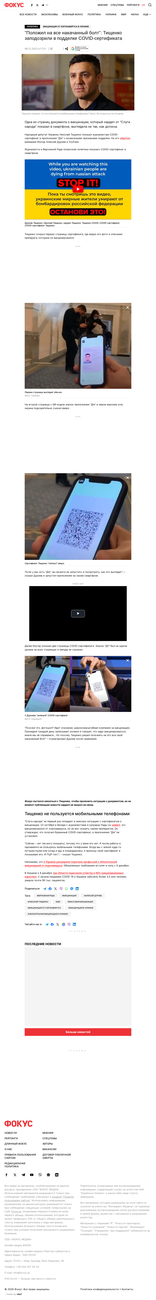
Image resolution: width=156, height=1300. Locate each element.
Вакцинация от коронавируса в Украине (66, 26)
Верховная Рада (46, 895)
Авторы (48, 1143)
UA (143, 5)
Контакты (127, 1289)
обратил (125, 138)
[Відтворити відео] (78, 189)
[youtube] (31, 1174)
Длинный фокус (16, 1143)
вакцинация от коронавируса (45, 908)
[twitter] (14, 1174)
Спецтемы (117, 5)
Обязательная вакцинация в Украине (48, 914)
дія (58, 902)
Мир (123, 14)
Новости (11, 1132)
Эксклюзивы (49, 14)
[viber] (40, 1174)
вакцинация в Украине (81, 908)
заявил (116, 824)
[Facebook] (32, 5)
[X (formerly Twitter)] (37, 5)
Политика (94, 14)
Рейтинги (133, 5)
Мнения (103, 5)
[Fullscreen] (127, 307)
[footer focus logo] (19, 1123)
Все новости (28, 14)
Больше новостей (78, 1032)
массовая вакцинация (81, 902)
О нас (8, 1149)
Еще (145, 14)
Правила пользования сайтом (20, 1156)
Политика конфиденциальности (99, 1289)
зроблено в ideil (14, 1294)
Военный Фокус (72, 14)
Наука (135, 14)
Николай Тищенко (38, 902)
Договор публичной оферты (57, 1156)
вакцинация (69, 895)
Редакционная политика (15, 1165)
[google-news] (48, 1174)
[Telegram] (43, 5)
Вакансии (49, 1149)
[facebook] (6, 1174)
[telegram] (23, 1174)
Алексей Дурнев (93, 895)
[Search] (149, 4)
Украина (111, 14)
